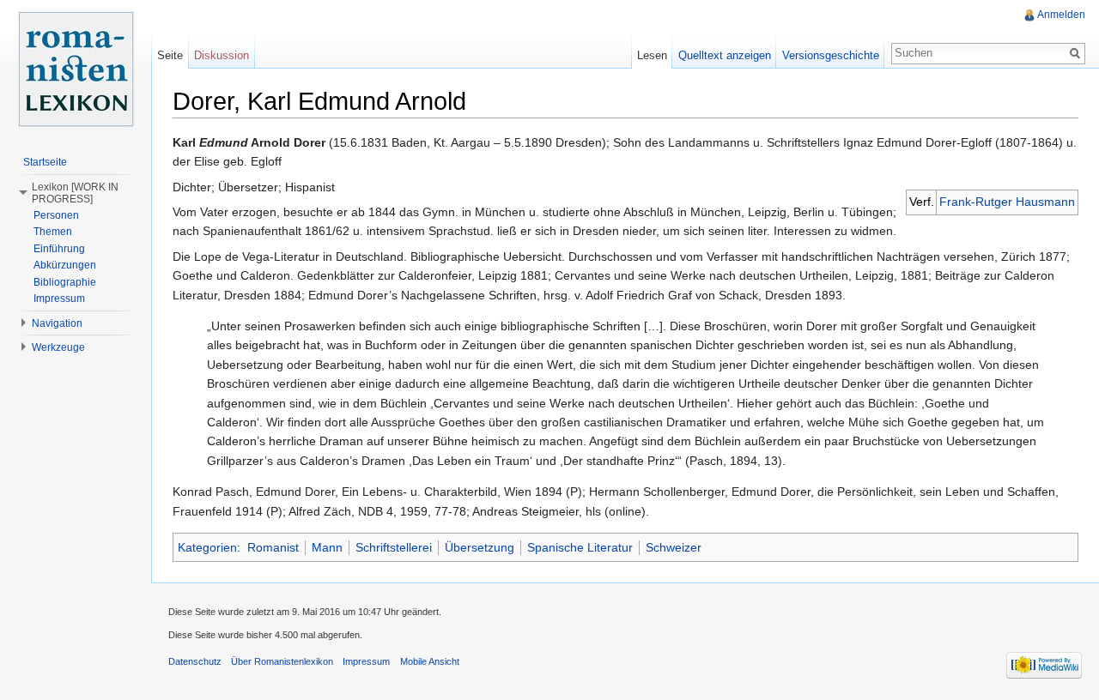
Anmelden (1061, 15)
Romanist (273, 547)
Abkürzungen (64, 265)
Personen (56, 215)
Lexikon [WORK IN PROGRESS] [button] (75, 193)
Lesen (652, 55)
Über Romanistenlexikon (282, 661)
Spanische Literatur (580, 547)
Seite (170, 55)
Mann (327, 547)
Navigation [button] (57, 323)
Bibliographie (64, 282)
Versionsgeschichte (830, 55)
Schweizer (673, 547)
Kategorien (207, 547)
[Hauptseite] (75, 68)
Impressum (59, 299)
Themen (52, 232)
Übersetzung (479, 547)
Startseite (45, 162)
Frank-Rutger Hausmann (1007, 201)
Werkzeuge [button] (58, 347)
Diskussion (221, 55)
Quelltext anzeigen (724, 55)
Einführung (59, 249)
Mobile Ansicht (429, 661)
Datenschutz (195, 661)
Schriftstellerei (393, 547)
